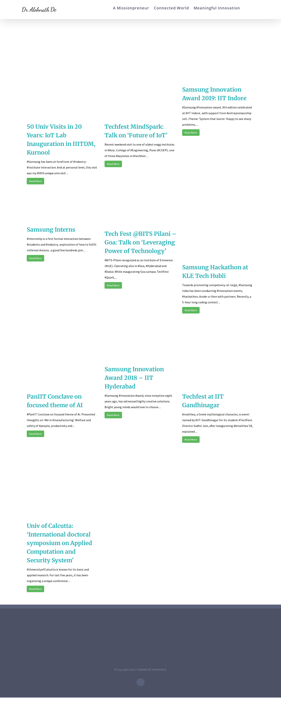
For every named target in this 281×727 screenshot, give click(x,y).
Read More (35, 181)
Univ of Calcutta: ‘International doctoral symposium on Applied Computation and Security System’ (59, 543)
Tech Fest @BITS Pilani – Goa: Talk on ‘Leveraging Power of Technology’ (140, 242)
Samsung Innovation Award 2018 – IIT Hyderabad (134, 378)
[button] (253, 8)
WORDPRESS (159, 669)
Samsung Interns (51, 229)
